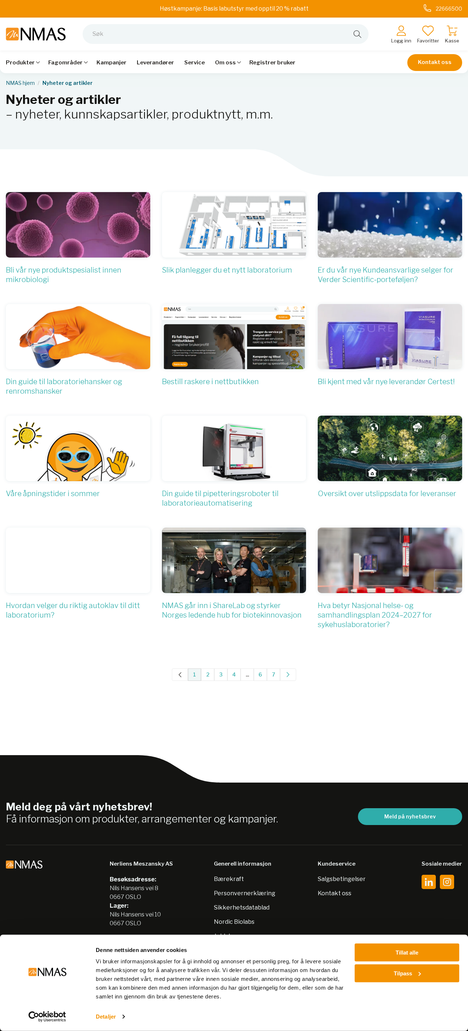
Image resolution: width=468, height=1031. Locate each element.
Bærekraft (229, 879)
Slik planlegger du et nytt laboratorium (227, 270)
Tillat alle (407, 952)
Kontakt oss (435, 62)
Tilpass (403, 973)
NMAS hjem (20, 83)
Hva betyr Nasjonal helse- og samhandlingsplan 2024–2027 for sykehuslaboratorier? (375, 615)
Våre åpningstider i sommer (53, 493)
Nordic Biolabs (234, 921)
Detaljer (106, 1016)
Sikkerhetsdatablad (241, 907)
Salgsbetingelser (342, 879)
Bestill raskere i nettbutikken (210, 381)
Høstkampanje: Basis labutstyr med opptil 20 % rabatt (234, 8)
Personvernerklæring (244, 893)
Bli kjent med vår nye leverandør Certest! (386, 381)
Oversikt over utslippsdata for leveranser (387, 493)
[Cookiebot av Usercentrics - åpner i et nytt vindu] (47, 1016)
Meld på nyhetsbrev (410, 816)
